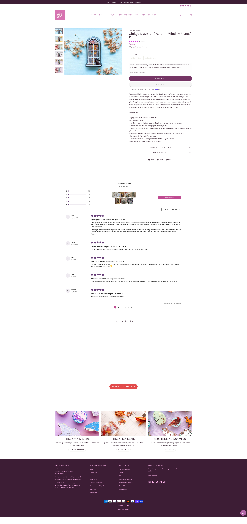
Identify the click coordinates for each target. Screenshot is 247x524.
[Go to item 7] (130, 201)
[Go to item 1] (115, 194)
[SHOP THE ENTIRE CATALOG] (170, 423)
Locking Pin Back (150, 58)
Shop (101, 15)
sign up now (123, 450)
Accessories (93, 476)
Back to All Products (125, 386)
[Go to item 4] (133, 194)
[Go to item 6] (124, 201)
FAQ (120, 476)
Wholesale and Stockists (126, 482)
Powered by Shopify (123, 509)
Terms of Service (123, 486)
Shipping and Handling (125, 479)
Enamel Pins (93, 472)
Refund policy (123, 489)
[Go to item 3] (127, 194)
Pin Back (133, 54)
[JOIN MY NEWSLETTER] (123, 423)
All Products (136, 30)
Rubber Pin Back (136, 58)
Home (93, 15)
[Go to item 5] (118, 201)
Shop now (169, 450)
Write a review (169, 198)
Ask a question (160, 152)
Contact (152, 15)
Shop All (92, 469)
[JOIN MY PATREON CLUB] (77, 423)
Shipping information (160, 147)
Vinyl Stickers (93, 492)
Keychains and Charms (96, 482)
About (112, 15)
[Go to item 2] (121, 194)
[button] (134, 42)
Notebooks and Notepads (97, 486)
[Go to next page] (135, 307)
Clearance (140, 15)
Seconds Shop (125, 15)
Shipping (131, 47)
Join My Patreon (77, 450)
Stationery (93, 489)
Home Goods (93, 479)
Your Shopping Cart (124, 469)
